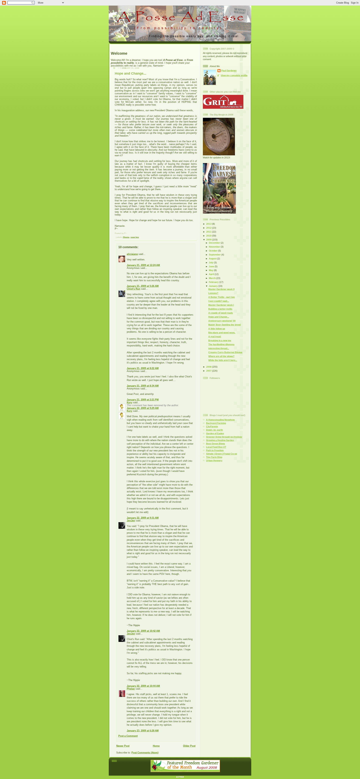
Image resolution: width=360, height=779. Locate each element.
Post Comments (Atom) (144, 752)
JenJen (131, 520)
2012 (209, 228)
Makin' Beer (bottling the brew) (224, 324)
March (212, 278)
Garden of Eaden (215, 433)
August (213, 258)
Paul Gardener (229, 70)
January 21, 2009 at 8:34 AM (143, 385)
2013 (209, 224)
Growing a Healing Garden (220, 440)
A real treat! (214, 336)
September (215, 254)
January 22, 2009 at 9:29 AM (143, 408)
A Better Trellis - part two (221, 297)
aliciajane (132, 254)
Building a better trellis (220, 309)
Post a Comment (128, 735)
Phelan (131, 688)
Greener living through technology (224, 437)
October (213, 250)
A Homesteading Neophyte (220, 420)
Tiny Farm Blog (214, 457)
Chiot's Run (133, 288)
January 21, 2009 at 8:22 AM (143, 368)
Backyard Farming (216, 423)
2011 (209, 231)
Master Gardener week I (221, 305)
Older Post (189, 745)
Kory (129, 402)
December (215, 243)
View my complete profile (234, 75)
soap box (134, 237)
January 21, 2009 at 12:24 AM (143, 265)
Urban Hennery (214, 460)
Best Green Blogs (215, 443)
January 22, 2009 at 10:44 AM (143, 686)
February (214, 282)
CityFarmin (212, 426)
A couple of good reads (220, 313)
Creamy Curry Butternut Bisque (225, 352)
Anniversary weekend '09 (222, 321)
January (213, 286)
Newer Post (122, 745)
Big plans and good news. (221, 332)
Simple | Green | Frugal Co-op (221, 454)
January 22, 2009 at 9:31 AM (143, 517)
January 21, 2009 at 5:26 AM (143, 286)
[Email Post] (115, 237)
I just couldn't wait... (218, 301)
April (211, 274)
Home (156, 745)
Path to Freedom (215, 450)
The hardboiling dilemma (221, 344)
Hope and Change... (130, 73)
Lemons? (213, 293)
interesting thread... (218, 348)
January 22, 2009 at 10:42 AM (143, 630)
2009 (209, 239)
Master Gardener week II (221, 289)
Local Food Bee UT (216, 447)
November (215, 247)
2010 (209, 235)
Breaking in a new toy (219, 340)
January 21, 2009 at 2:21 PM (143, 399)
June (212, 266)
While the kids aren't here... (222, 360)
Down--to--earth (214, 430)
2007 (209, 370)
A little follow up (216, 328)
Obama (126, 237)
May (211, 270)
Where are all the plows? (221, 356)
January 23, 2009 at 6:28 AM (143, 730)
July (211, 262)
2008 (209, 367)
